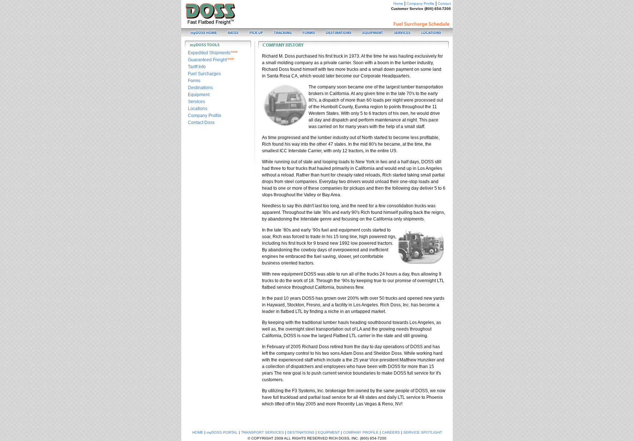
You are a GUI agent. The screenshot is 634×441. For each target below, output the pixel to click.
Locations (197, 108)
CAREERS (391, 432)
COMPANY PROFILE (361, 432)
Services (196, 101)
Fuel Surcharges (204, 73)
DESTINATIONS (300, 432)
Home (398, 3)
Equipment (198, 94)
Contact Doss (201, 122)
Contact (444, 3)
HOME (197, 432)
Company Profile (420, 3)
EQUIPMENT (329, 432)
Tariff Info (197, 66)
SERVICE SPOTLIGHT (422, 432)
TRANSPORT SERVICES (262, 432)
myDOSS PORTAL (222, 432)
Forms (194, 80)
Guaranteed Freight (207, 59)
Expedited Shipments (209, 52)
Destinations (200, 87)
